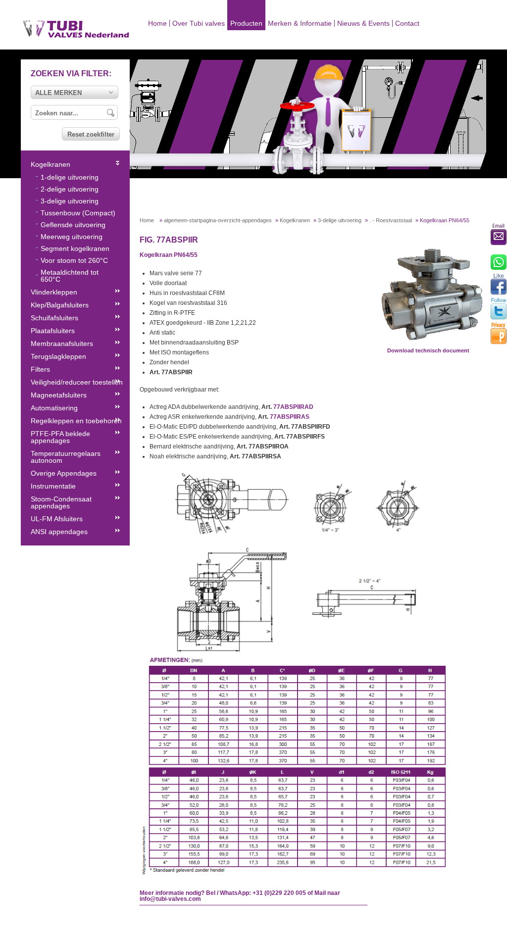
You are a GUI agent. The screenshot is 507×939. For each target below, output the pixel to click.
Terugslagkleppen (58, 356)
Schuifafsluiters (54, 318)
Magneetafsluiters (59, 395)
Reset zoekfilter (90, 134)
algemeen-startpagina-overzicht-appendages (218, 220)
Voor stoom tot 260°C (74, 260)
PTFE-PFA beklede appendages (60, 437)
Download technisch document (428, 350)
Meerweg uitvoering (71, 237)
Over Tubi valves (198, 23)
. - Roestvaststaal (390, 220)
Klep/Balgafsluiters (60, 305)
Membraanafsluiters (62, 343)
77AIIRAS (289, 416)
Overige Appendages (64, 473)
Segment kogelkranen (75, 248)
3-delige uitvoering (339, 220)
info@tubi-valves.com (170, 898)
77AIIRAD (293, 406)
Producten (246, 23)
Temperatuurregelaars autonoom (66, 456)
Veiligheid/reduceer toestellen (77, 382)
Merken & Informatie (300, 23)
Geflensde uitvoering (73, 225)
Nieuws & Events (363, 23)
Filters (40, 369)
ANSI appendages (59, 532)
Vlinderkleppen (54, 292)
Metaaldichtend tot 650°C (70, 275)
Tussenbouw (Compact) (78, 213)
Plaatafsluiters (53, 331)
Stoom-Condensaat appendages (61, 502)
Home (157, 23)
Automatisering (54, 408)
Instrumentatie (53, 486)
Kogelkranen (295, 220)
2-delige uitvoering (70, 189)
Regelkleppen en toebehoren (76, 421)
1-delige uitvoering (70, 177)
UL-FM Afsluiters (57, 519)
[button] (74, 92)
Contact (407, 23)
